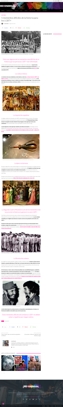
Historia (3, 15)
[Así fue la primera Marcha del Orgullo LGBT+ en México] (21, 363)
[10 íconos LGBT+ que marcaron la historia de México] (7, 363)
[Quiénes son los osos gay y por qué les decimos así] (34, 363)
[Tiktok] (36, 399)
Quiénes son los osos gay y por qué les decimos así (34, 369)
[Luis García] (2, 23)
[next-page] (4, 373)
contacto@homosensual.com (34, 396)
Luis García (6, 23)
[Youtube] (58, 1)
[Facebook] (54, 1)
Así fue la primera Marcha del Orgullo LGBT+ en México (21, 369)
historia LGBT (7, 321)
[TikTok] (59, 1)
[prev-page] (2, 373)
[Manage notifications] (3, 404)
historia (35, 68)
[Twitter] (56, 1)
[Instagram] (55, 1)
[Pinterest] (61, 1)
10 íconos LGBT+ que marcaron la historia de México (7, 368)
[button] (60, 10)
